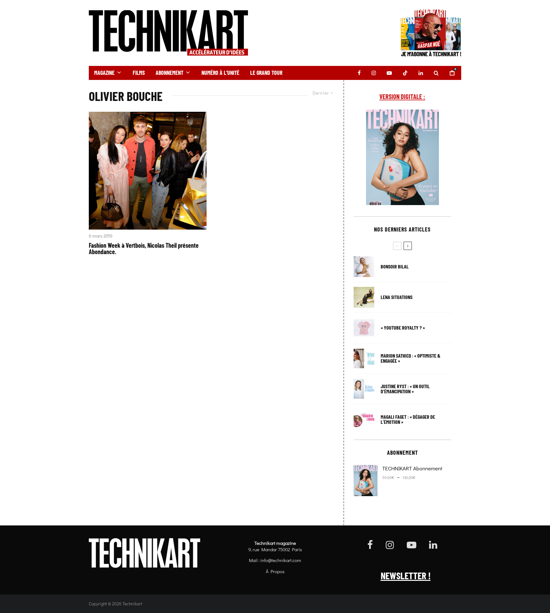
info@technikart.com (280, 560)
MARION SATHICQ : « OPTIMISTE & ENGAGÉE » (411, 358)
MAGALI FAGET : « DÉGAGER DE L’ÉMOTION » (408, 419)
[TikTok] (405, 73)
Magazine (104, 72)
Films (139, 72)
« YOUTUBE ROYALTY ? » (403, 327)
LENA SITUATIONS (396, 297)
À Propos (275, 571)
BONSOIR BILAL (395, 266)
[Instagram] (373, 73)
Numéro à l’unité (220, 72)
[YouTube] (389, 73)
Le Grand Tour (266, 72)
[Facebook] (359, 73)
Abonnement (169, 72)
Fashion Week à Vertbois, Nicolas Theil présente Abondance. (144, 248)
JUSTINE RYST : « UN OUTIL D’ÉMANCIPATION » (405, 389)
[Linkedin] (420, 73)
